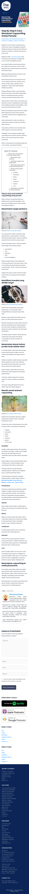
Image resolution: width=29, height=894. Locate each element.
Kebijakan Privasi (6, 775)
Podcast (4, 830)
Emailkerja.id (5, 814)
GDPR (3, 778)
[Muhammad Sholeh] (5, 597)
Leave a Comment (19, 40)
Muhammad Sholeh (16, 594)
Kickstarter (4, 735)
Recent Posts (10, 590)
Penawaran (16, 174)
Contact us (4, 741)
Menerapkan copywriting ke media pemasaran (16, 188)
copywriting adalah (16, 56)
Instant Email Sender (7, 810)
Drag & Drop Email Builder (8, 789)
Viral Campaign (6, 803)
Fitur (3, 730)
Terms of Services (18, 890)
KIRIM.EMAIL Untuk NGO (8, 839)
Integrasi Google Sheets (8, 791)
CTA (14, 186)
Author (3, 590)
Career (3, 739)
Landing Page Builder (7, 793)
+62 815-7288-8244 (13, 882)
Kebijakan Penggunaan (8, 771)
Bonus (15, 179)
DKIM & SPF (5, 809)
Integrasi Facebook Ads (8, 795)
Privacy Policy (9, 890)
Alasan (15, 177)
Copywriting (5, 39)
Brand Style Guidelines (7, 837)
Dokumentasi (5, 829)
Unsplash (18, 230)
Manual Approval (6, 805)
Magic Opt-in (5, 807)
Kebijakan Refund (6, 737)
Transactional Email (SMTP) (9, 788)
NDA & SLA (4, 780)
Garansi (15, 183)
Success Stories (6, 832)
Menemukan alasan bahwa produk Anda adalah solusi (17, 165)
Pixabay (19, 413)
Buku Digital (5, 834)
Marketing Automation (7, 802)
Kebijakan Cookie (6, 776)
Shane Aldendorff (11, 304)
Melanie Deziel (10, 230)
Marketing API (5, 825)
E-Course (4, 816)
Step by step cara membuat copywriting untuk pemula (14, 154)
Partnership (5, 841)
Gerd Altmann (10, 413)
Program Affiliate (6, 836)
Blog (3, 827)
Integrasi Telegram (6, 800)
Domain (4, 812)
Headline (15, 172)
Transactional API (6, 823)
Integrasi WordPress (7, 796)
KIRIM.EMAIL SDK (6, 843)
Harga (3, 733)
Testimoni (15, 181)
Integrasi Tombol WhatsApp (9, 798)
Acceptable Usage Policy (8, 773)
